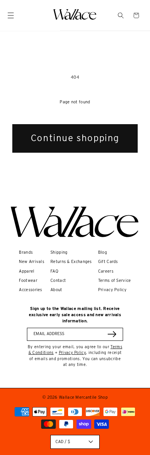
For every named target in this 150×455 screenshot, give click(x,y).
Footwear (28, 280)
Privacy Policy (112, 289)
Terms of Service (114, 280)
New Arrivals (31, 261)
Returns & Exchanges (71, 261)
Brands (26, 252)
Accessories (30, 289)
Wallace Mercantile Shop (83, 397)
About (56, 289)
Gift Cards (108, 261)
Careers (105, 271)
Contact (58, 280)
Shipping (58, 252)
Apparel (26, 271)
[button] (121, 15)
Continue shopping (75, 137)
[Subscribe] (112, 334)
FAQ (54, 271)
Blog (102, 252)
